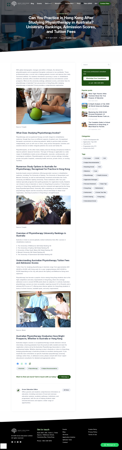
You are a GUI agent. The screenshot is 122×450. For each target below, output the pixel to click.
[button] (96, 3)
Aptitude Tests (67, 439)
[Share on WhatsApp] (21, 363)
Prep (78, 3)
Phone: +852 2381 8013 (44, 441)
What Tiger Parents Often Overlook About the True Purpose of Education (97, 96)
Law (96, 171)
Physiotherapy (33, 368)
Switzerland (87, 192)
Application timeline (69, 437)
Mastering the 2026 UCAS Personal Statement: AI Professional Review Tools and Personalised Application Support (99, 116)
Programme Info (62, 13)
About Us (58, 3)
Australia (21, 368)
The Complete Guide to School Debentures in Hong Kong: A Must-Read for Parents (99, 124)
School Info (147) (88, 148)
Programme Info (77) (89, 146)
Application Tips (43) (90, 142)
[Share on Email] (25, 363)
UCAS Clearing (88, 196)
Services (48, 3)
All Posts (66, 390)
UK (105, 158)
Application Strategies (90, 179)
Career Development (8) (91, 139)
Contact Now (104, 3)
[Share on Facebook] (17, 363)
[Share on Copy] (29, 363)
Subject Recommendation (49, 368)
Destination (69, 3)
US (100, 166)
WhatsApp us (65, 377)
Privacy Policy (92, 432)
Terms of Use (92, 434)
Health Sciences (102, 175)
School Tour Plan (101, 192)
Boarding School (89, 166)
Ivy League (87, 158)
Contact (65, 442)
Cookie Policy (92, 429)
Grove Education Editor (30, 389)
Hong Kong (87, 188)
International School (90, 201)
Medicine (87, 171)
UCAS (97, 158)
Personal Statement (90, 183)
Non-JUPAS (88, 3)
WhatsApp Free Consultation (96, 78)
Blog (32, 3)
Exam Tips (104, 183)
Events (39, 3)
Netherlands (99, 188)
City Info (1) (87, 144)
